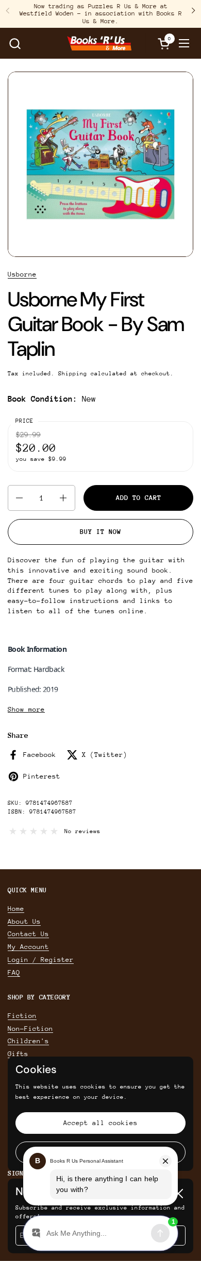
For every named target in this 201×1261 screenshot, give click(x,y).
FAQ (14, 972)
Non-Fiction (30, 1028)
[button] (14, 43)
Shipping (72, 373)
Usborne (22, 274)
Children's (28, 1041)
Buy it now (100, 532)
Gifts (18, 1054)
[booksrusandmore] (99, 43)
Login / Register (41, 959)
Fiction (22, 1016)
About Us (24, 921)
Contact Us (28, 934)
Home (16, 908)
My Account (28, 947)
